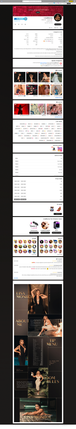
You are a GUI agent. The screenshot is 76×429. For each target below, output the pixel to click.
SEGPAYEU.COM (53, 425)
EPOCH (57, 425)
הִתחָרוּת (56, 3)
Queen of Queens (43, 62)
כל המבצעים (60, 3)
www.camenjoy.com (64, 425)
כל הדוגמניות (73, 3)
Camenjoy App (50, 3)
